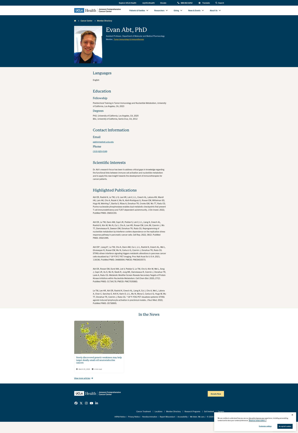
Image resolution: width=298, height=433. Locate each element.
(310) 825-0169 (100, 151)
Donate (163, 3)
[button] (128, 3)
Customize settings (265, 426)
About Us (213, 10)
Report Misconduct (167, 416)
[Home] (75, 20)
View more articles (82, 378)
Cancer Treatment (143, 411)
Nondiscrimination (149, 416)
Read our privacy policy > (257, 420)
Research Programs (192, 411)
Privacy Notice (134, 416)
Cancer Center (86, 20)
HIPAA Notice (120, 416)
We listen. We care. (197, 416)
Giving (176, 10)
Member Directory (104, 20)
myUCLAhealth (148, 3)
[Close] (292, 414)
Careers (221, 411)
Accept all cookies (285, 426)
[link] (76, 403)
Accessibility (182, 416)
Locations (158, 411)
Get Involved (209, 411)
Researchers (159, 10)
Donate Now (216, 394)
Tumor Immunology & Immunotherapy (129, 39)
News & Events (194, 10)
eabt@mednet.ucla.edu (103, 141)
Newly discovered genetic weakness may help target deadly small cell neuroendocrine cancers (99, 360)
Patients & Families (137, 10)
